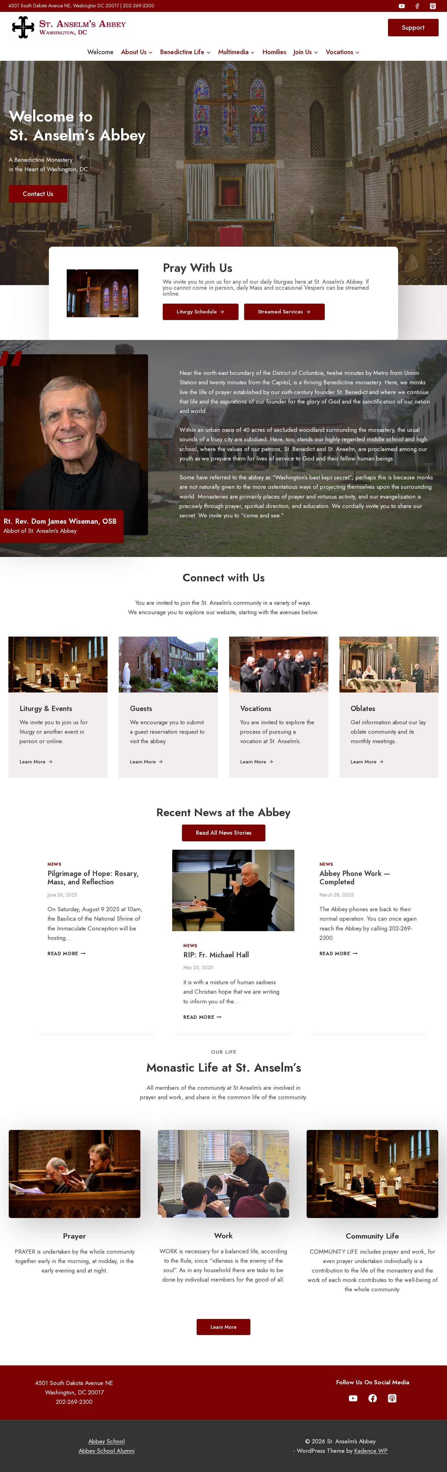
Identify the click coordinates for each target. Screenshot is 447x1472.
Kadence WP (371, 1450)
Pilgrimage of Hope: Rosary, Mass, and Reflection (93, 878)
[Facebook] (417, 6)
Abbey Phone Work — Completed (355, 878)
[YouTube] (402, 6)
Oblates (363, 709)
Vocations (255, 709)
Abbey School (106, 1441)
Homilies (274, 52)
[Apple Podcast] (433, 6)
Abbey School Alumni (106, 1450)
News (54, 864)
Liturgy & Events (46, 709)
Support (413, 27)
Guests (141, 709)
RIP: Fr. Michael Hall (216, 955)
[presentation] (233, 890)
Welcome (100, 52)
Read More (66, 953)
